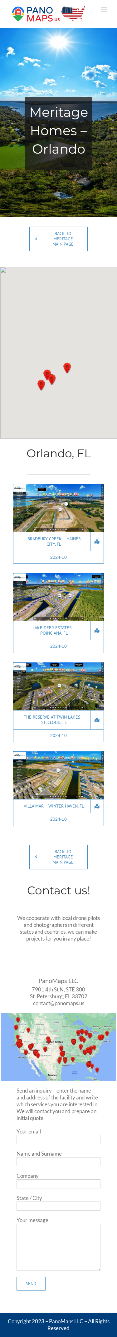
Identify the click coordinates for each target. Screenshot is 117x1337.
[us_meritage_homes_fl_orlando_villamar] (58, 754)
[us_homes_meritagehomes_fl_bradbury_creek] (58, 486)
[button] (51, 379)
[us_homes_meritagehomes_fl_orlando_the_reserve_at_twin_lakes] (58, 665)
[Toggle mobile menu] (104, 9)
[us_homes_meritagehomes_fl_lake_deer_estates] (58, 576)
